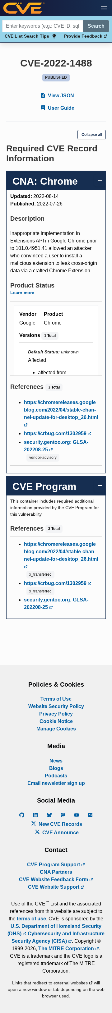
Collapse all (92, 134)
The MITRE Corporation (66, 948)
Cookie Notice (56, 721)
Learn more (22, 292)
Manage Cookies (56, 728)
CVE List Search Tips (27, 36)
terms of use (31, 918)
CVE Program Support (54, 864)
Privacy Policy (56, 713)
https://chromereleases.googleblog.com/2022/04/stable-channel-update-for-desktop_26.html (61, 410)
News (56, 760)
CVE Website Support (54, 887)
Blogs (56, 768)
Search (96, 26)
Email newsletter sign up (56, 783)
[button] (104, 8)
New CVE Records (59, 824)
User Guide (60, 108)
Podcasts (56, 775)
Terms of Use (56, 699)
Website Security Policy (56, 706)
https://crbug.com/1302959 (56, 433)
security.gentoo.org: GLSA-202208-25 (56, 446)
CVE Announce (60, 832)
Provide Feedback (84, 36)
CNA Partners (56, 872)
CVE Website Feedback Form (54, 879)
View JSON (60, 95)
